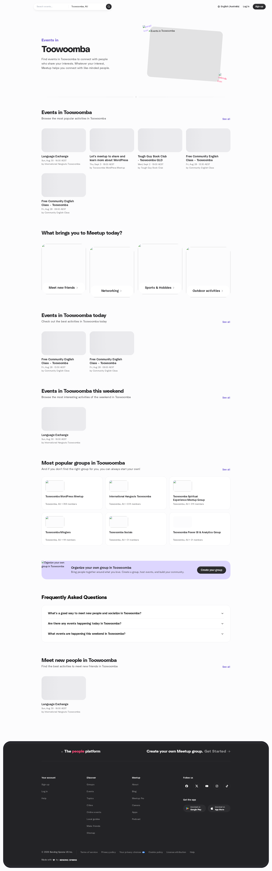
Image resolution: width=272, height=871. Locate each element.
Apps (135, 812)
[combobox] (87, 6)
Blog (134, 791)
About (135, 785)
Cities (90, 805)
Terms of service (89, 852)
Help (44, 798)
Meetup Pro (138, 798)
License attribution (176, 852)
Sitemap (91, 833)
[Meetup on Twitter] (196, 786)
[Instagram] (216, 786)
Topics (90, 798)
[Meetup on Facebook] (186, 786)
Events (90, 791)
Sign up (45, 785)
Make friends (93, 826)
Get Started (215, 751)
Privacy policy (108, 852)
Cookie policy (156, 852)
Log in (45, 791)
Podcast (136, 819)
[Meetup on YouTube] (206, 786)
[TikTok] (227, 786)
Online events (94, 812)
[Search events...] (109, 6)
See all (226, 119)
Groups (90, 785)
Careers (136, 805)
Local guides (93, 819)
